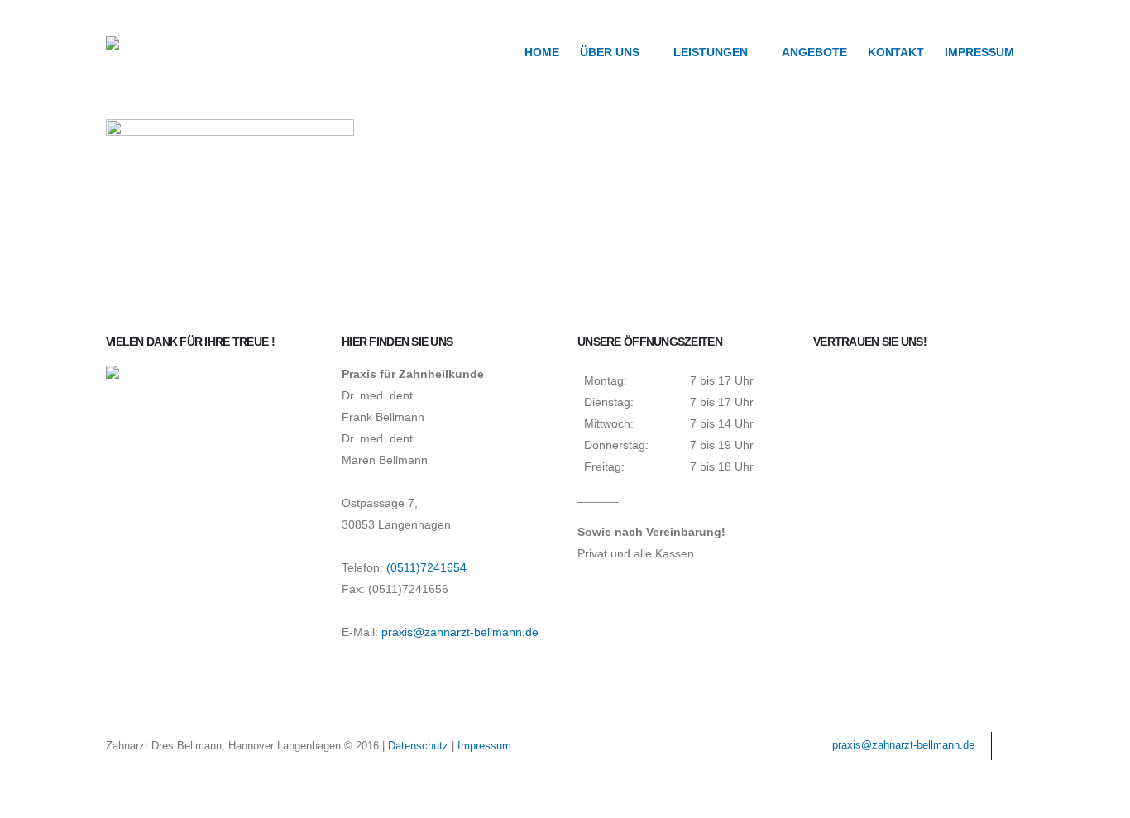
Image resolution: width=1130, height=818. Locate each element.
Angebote (814, 52)
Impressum (979, 52)
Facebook (1010, 746)
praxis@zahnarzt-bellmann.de (460, 632)
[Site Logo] (164, 51)
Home (541, 52)
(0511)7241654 (426, 567)
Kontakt (896, 52)
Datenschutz (418, 745)
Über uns (609, 52)
